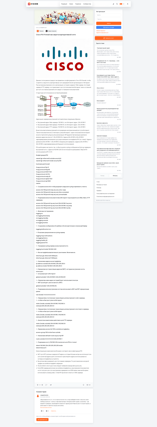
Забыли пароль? (100, 30)
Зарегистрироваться (102, 32)
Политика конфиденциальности (105, 196)
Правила (99, 190)
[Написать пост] (113, 3)
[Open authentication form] (127, 3)
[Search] (117, 3)
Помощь (99, 187)
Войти (109, 23)
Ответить (53, 411)
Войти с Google (109, 27)
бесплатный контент (46, 407)
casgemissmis (44, 395)
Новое (71, 4)
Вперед (115, 175)
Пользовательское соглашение (105, 193)
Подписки (78, 4)
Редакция (64, 4)
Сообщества (87, 4)
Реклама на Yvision (102, 184)
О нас (98, 182)
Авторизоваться (42, 419)
